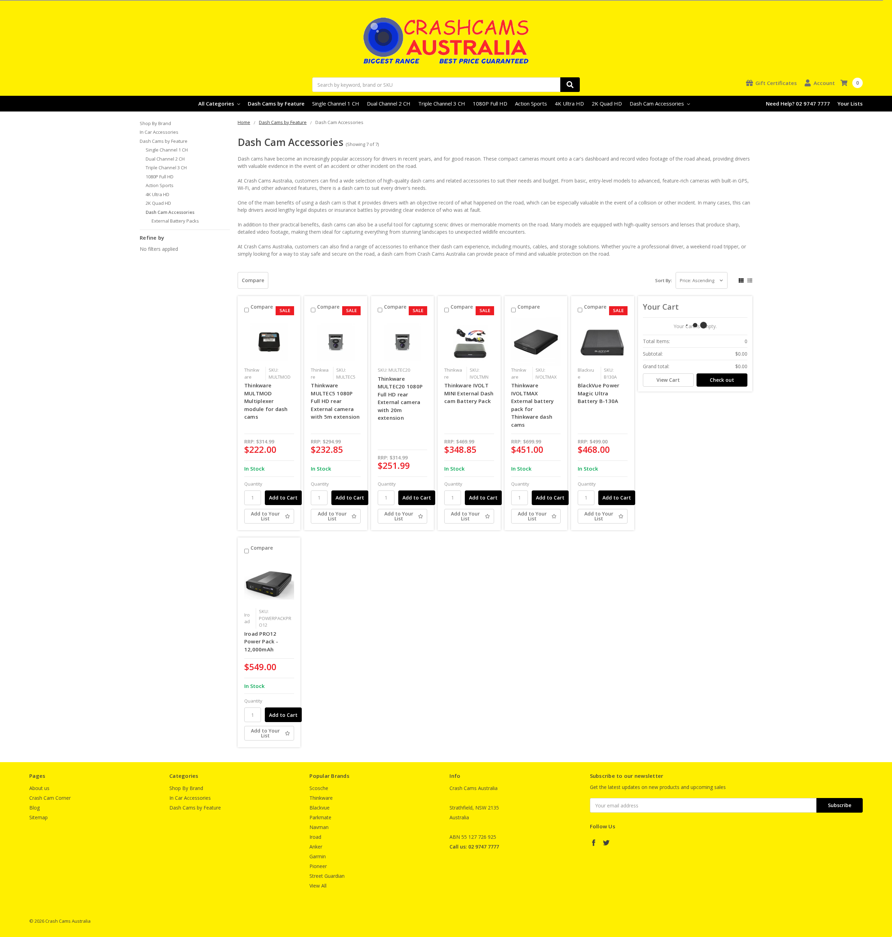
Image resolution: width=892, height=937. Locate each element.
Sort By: (663, 280)
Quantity (253, 484)
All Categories (217, 103)
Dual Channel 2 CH (388, 103)
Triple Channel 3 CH (441, 103)
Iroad (315, 837)
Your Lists (850, 103)
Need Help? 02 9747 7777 (798, 103)
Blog (34, 807)
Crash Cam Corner (50, 798)
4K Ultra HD (569, 103)
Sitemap (38, 817)
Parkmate (320, 817)
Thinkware (321, 798)
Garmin (317, 856)
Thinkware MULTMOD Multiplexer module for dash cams (266, 401)
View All (317, 885)
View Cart (668, 380)
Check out (722, 380)
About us (39, 788)
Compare (253, 280)
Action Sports (531, 103)
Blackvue (319, 807)
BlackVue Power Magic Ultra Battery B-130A (599, 393)
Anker (315, 846)
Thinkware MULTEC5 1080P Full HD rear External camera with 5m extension (335, 401)
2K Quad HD (607, 103)
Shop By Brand (155, 123)
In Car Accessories (159, 132)
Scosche (318, 788)
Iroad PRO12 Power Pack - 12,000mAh (261, 641)
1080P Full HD (490, 103)
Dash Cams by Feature (276, 103)
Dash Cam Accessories (657, 103)
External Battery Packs (175, 221)
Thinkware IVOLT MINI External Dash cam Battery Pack (469, 393)
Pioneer (318, 866)
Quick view (269, 342)
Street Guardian (327, 876)
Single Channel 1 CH (335, 103)
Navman (319, 827)
